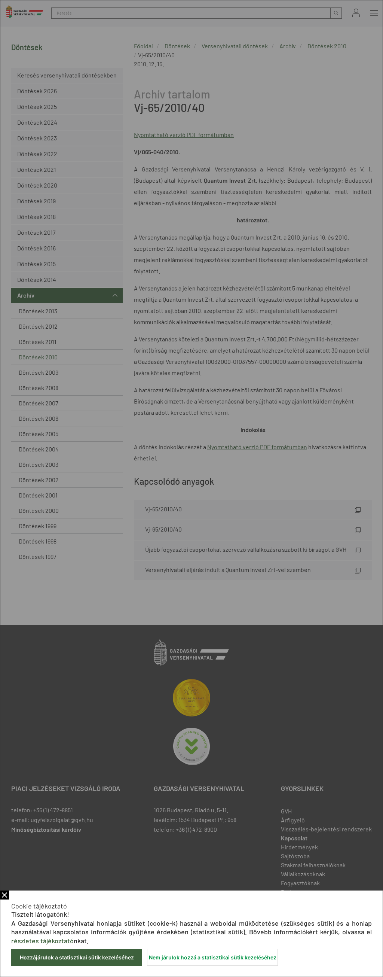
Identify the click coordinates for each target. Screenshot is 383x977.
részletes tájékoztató (42, 941)
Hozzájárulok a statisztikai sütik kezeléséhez (77, 957)
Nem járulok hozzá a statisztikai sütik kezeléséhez (212, 957)
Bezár (4, 895)
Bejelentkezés (356, 12)
